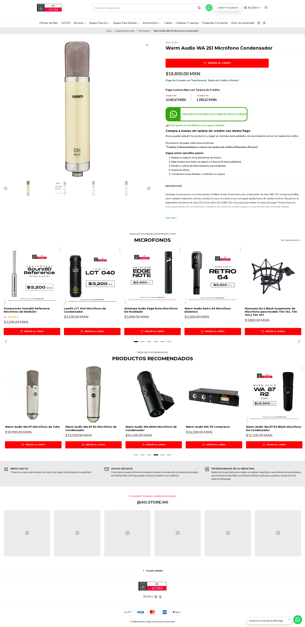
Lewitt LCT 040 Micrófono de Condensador (85, 310)
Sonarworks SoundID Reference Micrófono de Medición (27, 310)
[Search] (199, 7)
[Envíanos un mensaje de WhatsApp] (297, 619)
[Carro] (266, 7)
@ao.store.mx (152, 502)
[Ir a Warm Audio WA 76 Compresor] (212, 394)
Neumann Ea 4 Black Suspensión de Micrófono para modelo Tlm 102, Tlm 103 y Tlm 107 (271, 312)
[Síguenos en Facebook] (264, 23)
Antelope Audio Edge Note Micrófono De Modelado (151, 310)
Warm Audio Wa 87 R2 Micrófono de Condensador (89, 428)
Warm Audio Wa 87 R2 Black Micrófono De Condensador (272, 428)
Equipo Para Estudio (125, 31)
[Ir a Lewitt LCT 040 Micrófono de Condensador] (92, 276)
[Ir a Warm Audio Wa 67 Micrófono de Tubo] (32, 394)
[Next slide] (148, 188)
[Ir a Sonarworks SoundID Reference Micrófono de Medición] (32, 276)
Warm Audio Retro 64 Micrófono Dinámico (207, 310)
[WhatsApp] (209, 8)
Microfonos (144, 31)
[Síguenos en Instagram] (258, 23)
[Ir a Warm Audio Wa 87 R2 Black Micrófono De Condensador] (273, 394)
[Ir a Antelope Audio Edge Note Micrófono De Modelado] (152, 276)
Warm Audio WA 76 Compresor (206, 426)
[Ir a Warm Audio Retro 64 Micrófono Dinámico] (212, 276)
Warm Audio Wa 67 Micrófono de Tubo (31, 426)
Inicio (109, 31)
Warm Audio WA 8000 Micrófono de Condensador (150, 428)
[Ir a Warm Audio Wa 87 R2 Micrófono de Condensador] (92, 394)
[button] (136, 341)
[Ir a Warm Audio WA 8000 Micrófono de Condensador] (152, 394)
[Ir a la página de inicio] (49, 8)
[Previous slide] (6, 188)
